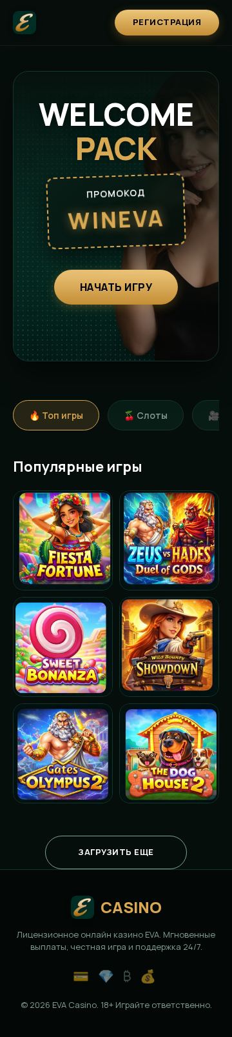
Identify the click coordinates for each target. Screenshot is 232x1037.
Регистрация (167, 22)
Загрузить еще (116, 852)
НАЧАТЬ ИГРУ (116, 287)
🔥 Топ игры (56, 415)
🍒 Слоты (146, 415)
